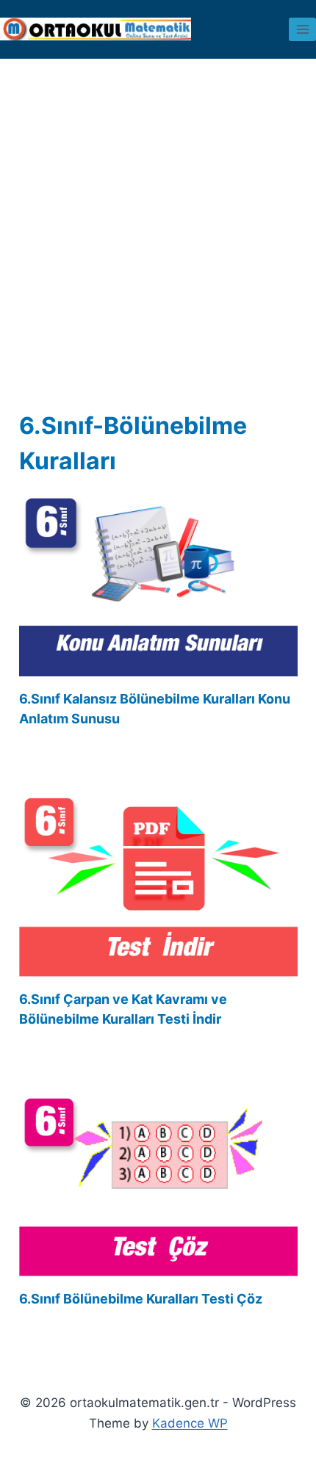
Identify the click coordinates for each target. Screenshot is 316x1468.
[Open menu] (302, 29)
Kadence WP (190, 1423)
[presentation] (158, 584)
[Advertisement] (158, 243)
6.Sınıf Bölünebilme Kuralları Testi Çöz (140, 1298)
